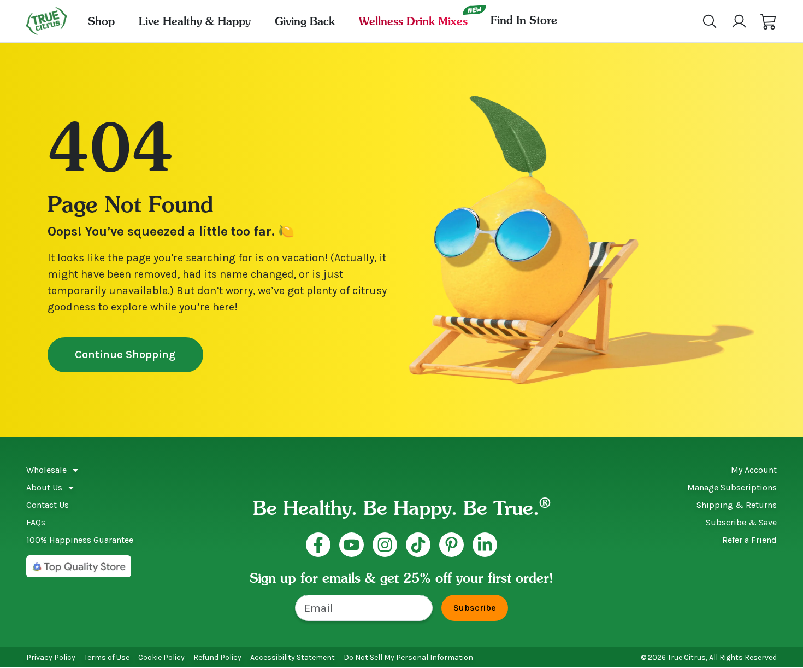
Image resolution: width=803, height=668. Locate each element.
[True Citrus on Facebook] (318, 544)
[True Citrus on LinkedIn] (485, 544)
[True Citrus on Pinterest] (451, 544)
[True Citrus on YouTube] (351, 544)
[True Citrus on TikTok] (418, 544)
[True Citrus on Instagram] (385, 544)
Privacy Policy (50, 657)
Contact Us (47, 505)
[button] (768, 21)
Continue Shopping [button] (125, 354)
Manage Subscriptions (732, 487)
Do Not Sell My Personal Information (408, 657)
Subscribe (474, 607)
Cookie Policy (161, 657)
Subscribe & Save (741, 522)
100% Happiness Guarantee (79, 540)
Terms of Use (106, 657)
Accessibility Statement (292, 657)
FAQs (35, 522)
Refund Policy (217, 657)
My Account (754, 470)
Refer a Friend (749, 540)
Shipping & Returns (736, 505)
